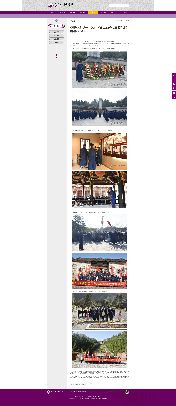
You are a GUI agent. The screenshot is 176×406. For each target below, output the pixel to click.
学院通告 (82, 12)
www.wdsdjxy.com (111, 391)
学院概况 (72, 12)
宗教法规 (124, 12)
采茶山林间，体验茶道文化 (81, 384)
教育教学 (103, 12)
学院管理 (113, 12)
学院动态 (62, 12)
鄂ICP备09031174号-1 (80, 396)
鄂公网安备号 (95, 396)
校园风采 (56, 32)
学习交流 (56, 35)
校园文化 (93, 12)
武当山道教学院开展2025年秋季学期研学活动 (85, 383)
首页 (52, 12)
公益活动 (56, 39)
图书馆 (57, 42)
